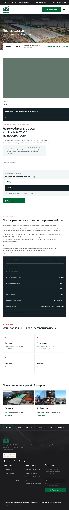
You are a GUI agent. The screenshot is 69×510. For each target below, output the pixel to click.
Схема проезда (8, 449)
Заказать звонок (52, 9)
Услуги (18, 427)
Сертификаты (10, 473)
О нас (50, 427)
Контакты (61, 427)
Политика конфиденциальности (33, 482)
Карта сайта (34, 509)
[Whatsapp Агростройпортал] (60, 2)
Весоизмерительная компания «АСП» (21, 502)
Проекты (29, 427)
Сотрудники (9, 469)
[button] (7, 78)
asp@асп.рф (43, 2)
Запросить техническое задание (15, 313)
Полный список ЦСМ (12, 481)
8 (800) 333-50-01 (11, 2)
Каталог (17, 46)
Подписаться (56, 490)
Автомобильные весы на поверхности (32, 46)
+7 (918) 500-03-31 (25, 2)
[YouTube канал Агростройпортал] (65, 2)
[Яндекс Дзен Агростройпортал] (62, 2)
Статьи (40, 427)
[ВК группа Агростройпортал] (57, 2)
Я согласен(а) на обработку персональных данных (54, 484)
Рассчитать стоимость (15, 201)
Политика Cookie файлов (34, 477)
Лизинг (8, 477)
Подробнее (8, 415)
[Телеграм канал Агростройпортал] (54, 2)
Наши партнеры (31, 473)
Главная (8, 46)
